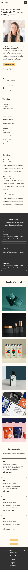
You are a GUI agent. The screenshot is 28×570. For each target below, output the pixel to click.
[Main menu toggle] (25, 2)
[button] (9, 64)
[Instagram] (12, 555)
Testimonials (13, 565)
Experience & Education (13, 560)
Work (13, 563)
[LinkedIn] (17, 555)
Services (13, 562)
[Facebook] (10, 555)
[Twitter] (15, 555)
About (13, 559)
